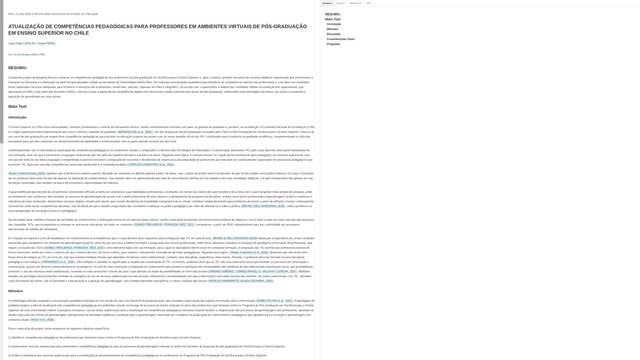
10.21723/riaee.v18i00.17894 (29, 54)
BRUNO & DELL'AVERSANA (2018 (234, 238)
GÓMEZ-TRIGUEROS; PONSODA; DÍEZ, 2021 (163, 224)
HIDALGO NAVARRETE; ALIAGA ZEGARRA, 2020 (240, 280)
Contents (327, 3)
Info (368, 3)
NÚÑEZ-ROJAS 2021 (274, 300)
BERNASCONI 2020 (134, 132)
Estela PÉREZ (46, 43)
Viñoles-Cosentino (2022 (249, 252)
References (355, 3)
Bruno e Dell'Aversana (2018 (26, 173)
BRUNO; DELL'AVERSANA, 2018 (263, 206)
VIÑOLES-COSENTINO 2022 (151, 164)
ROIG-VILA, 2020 (42, 319)
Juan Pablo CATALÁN (22, 43)
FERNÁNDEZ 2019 (58, 262)
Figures (341, 3)
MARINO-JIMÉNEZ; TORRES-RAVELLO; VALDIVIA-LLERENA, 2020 (253, 271)
